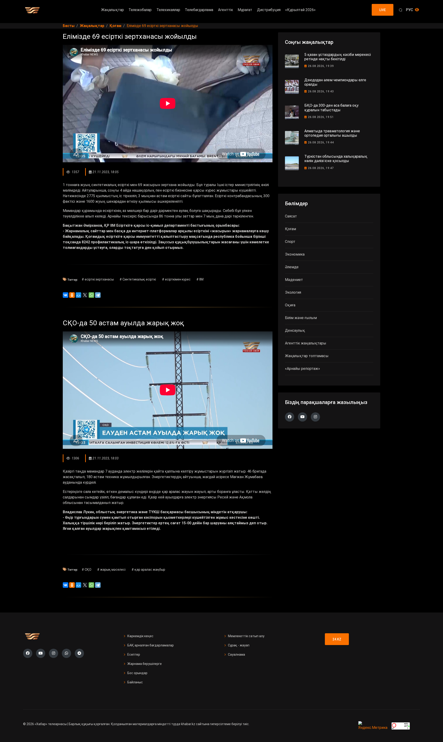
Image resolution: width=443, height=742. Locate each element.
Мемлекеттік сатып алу (246, 636)
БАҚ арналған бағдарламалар (150, 645)
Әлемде (292, 267)
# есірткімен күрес (176, 279)
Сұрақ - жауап (238, 645)
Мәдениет (294, 279)
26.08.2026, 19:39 (321, 66)
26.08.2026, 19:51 (321, 117)
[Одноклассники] (72, 295)
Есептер (133, 654)
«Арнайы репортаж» (302, 368)
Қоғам (290, 229)
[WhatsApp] (91, 295)
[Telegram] (98, 295)
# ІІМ (200, 279)
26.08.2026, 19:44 (321, 142)
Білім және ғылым (301, 318)
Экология (293, 292)
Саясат (291, 216)
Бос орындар (137, 673)
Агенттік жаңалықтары (305, 343)
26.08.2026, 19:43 (321, 91)
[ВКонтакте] (65, 295)
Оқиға (290, 305)
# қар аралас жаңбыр (148, 569)
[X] (85, 295)
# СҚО (86, 569)
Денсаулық (295, 330)
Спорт (290, 241)
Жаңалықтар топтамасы (307, 356)
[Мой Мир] (78, 295)
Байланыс (135, 682)
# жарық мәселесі (111, 569)
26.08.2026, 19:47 (321, 168)
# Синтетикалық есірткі (138, 279)
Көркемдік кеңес (140, 636)
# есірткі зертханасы (98, 279)
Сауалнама (236, 654)
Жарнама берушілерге (144, 664)
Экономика (295, 254)
